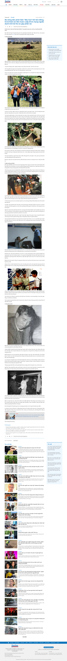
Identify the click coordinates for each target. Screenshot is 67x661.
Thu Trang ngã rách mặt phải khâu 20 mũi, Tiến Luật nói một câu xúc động (54, 453)
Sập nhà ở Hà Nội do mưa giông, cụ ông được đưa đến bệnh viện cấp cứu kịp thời (54, 464)
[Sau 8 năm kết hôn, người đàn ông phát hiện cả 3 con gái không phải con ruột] (11, 506)
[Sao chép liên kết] (12, 26)
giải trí (50, 56)
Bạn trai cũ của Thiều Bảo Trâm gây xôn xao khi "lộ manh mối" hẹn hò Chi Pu (54, 459)
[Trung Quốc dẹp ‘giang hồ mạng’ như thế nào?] (11, 450)
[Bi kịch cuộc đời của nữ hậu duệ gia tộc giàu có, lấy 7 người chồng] (11, 469)
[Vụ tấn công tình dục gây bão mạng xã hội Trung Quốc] (11, 611)
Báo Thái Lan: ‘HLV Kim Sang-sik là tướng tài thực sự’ (31, 494)
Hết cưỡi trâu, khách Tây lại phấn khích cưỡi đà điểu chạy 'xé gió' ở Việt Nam (54, 475)
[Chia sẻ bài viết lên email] (9, 26)
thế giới (54, 57)
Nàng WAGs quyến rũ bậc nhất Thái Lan (28, 532)
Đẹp (25, 4)
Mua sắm (36, 4)
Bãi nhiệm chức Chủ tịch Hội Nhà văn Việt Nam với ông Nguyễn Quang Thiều (54, 480)
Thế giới (41, 4)
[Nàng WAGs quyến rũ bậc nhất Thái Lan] (11, 535)
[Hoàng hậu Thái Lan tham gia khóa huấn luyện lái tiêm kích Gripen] (11, 593)
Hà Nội (36, 651)
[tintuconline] (6, 5)
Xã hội (10, 4)
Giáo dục (53, 4)
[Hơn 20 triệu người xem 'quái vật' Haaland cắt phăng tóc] (11, 488)
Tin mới (50, 444)
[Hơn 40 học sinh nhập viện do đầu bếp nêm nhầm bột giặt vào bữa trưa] (11, 525)
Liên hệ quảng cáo (48, 647)
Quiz (58, 4)
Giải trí (20, 4)
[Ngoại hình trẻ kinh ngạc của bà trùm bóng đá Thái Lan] (11, 583)
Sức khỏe (47, 4)
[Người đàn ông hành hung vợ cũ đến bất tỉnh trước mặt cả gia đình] (11, 630)
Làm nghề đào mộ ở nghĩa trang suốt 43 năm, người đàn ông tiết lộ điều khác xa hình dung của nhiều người (30, 543)
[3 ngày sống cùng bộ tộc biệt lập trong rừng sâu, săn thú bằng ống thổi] (11, 459)
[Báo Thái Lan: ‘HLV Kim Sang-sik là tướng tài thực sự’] (11, 497)
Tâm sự (30, 4)
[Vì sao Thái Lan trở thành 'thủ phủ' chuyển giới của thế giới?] (11, 555)
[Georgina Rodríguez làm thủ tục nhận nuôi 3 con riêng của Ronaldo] (11, 564)
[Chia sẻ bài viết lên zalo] (7, 26)
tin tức (54, 49)
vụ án (14, 34)
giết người (15, 440)
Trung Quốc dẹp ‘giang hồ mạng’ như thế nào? (29, 447)
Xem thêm (25, 636)
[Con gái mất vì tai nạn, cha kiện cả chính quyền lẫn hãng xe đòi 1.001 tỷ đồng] (11, 516)
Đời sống (15, 4)
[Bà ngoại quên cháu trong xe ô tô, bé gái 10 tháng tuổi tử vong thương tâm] (11, 621)
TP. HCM (50, 651)
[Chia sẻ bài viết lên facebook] (5, 26)
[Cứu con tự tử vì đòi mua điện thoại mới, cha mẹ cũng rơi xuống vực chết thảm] (11, 478)
